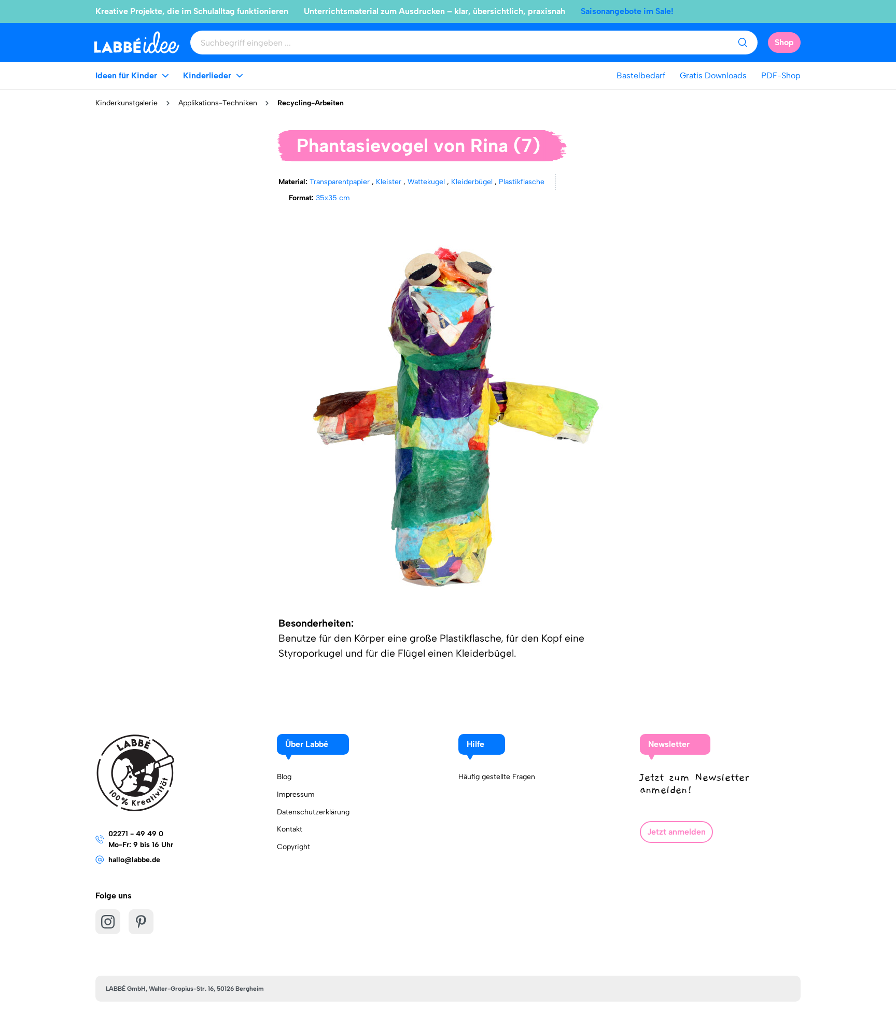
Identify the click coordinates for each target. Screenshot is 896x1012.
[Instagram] (107, 921)
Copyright (293, 846)
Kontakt (289, 829)
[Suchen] (742, 42)
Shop (784, 42)
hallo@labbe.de (134, 859)
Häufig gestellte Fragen (496, 776)
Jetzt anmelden (676, 832)
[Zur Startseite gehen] (136, 42)
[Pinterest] (141, 921)
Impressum (296, 794)
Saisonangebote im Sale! (627, 11)
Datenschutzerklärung (313, 812)
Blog (284, 776)
